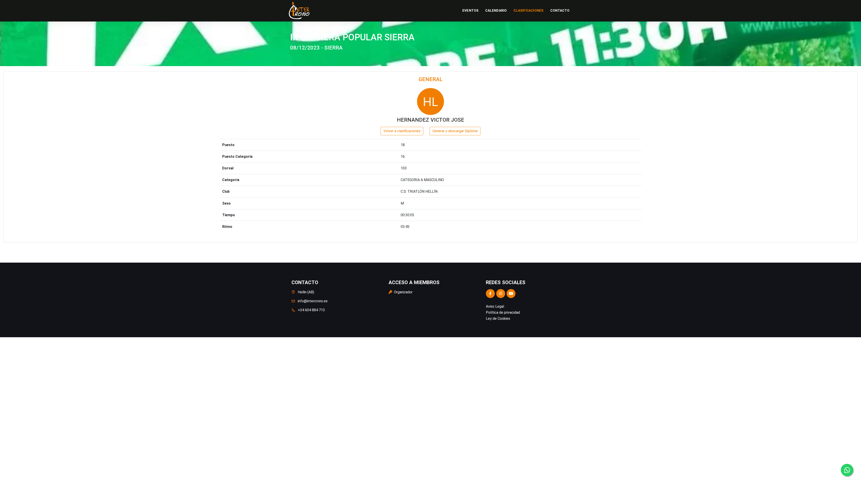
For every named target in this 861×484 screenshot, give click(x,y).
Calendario (496, 11)
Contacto (560, 11)
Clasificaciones (528, 11)
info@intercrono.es (313, 301)
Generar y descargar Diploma (455, 131)
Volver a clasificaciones (401, 131)
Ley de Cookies (498, 318)
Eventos (470, 11)
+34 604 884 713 (311, 310)
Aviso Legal (495, 306)
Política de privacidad (503, 312)
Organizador (403, 292)
